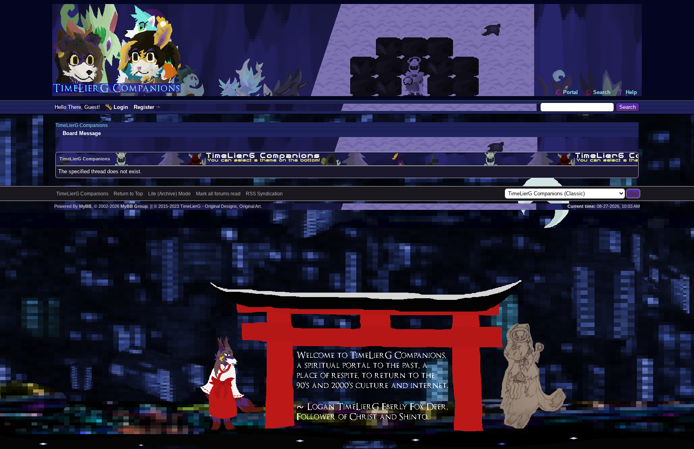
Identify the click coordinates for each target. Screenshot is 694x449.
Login (121, 107)
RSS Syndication (264, 194)
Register (144, 107)
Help (631, 92)
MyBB (85, 206)
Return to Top (128, 194)
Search (601, 92)
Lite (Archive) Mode (169, 194)
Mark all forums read (218, 194)
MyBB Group (134, 206)
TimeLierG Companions (81, 125)
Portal (570, 92)
